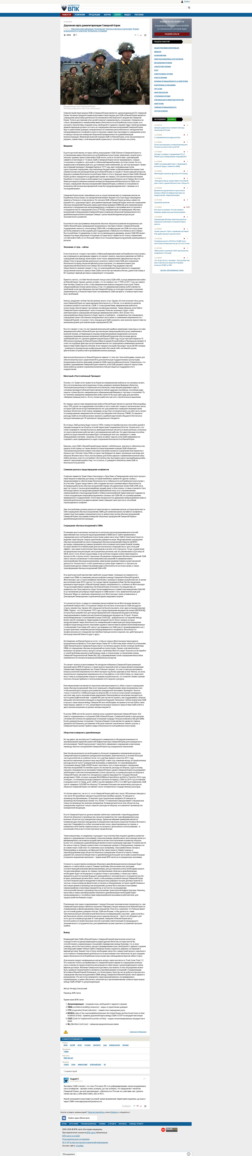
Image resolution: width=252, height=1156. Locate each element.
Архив (64, 1124)
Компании (80, 15)
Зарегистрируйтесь (96, 1112)
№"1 (144, 1079)
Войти (187, 2)
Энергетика (159, 104)
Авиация (157, 52)
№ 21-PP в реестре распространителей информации (85, 1142)
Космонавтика (160, 55)
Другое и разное (161, 111)
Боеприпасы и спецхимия (164, 85)
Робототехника (160, 78)
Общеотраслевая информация (166, 48)
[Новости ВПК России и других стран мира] (70, 10)
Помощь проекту (136, 1124)
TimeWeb (79, 1146)
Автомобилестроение (163, 63)
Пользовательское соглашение (76, 1139)
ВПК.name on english (71, 1136)
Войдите (114, 1112)
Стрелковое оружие (162, 96)
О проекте (112, 1124)
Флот (156, 70)
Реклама (139, 15)
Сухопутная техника (162, 67)
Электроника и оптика (163, 74)
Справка (102, 1124)
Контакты (123, 1124)
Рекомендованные (88, 1124)
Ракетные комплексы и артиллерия (168, 59)
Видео (127, 15)
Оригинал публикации (138, 1032)
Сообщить (126, 1106)
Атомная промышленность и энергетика (171, 81)
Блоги (117, 15)
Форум (107, 15)
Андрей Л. (74, 1079)
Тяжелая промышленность (165, 107)
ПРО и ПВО (158, 89)
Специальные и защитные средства (169, 100)
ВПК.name (91, 1133)
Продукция (94, 15)
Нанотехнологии (161, 92)
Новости (66, 15)
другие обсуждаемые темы (172, 270)
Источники (73, 1124)
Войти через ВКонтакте (79, 1118)
